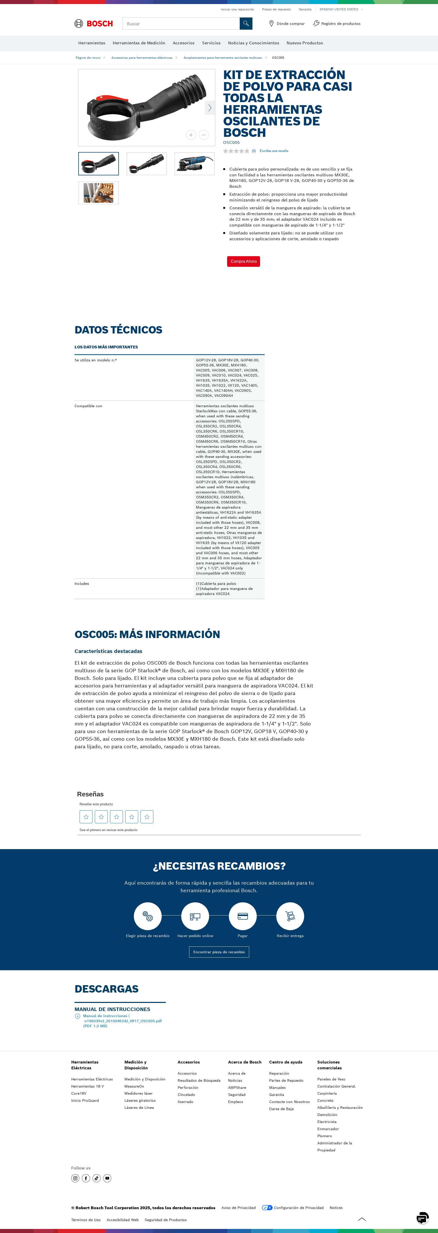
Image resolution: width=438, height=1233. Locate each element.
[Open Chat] (423, 1218)
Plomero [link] (324, 1136)
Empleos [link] (235, 1101)
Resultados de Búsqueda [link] (199, 1080)
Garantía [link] (276, 1094)
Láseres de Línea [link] (139, 1107)
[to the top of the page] (430, 1203)
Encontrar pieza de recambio (219, 952)
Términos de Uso (86, 1220)
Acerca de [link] (237, 1073)
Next (210, 108)
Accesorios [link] (189, 1062)
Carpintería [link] (327, 1093)
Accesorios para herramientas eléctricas (142, 58)
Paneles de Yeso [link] (331, 1079)
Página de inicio (88, 58)
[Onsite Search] (246, 23)
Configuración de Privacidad (299, 1207)
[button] (243, 261)
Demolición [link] (327, 1114)
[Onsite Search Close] (235, 24)
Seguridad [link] (237, 1094)
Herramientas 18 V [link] (87, 1086)
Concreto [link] (325, 1100)
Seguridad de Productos (166, 1220)
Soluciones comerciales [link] (329, 1065)
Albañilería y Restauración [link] (340, 1107)
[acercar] (191, 135)
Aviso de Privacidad (239, 1207)
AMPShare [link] (237, 1087)
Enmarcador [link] (328, 1129)
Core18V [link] (78, 1093)
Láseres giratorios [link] (140, 1100)
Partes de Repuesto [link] (286, 1080)
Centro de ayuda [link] (285, 1062)
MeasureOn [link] (134, 1086)
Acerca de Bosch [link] (245, 1062)
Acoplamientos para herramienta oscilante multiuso (223, 58)
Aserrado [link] (185, 1101)
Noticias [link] (235, 1080)
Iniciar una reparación (237, 9)
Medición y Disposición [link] (136, 1065)
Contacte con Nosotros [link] (289, 1101)
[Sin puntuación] (237, 151)
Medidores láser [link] (138, 1093)
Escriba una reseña (274, 151)
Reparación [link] (279, 1073)
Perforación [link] (188, 1087)
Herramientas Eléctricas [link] (84, 1065)
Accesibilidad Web (123, 1220)
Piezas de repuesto (276, 9)
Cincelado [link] (186, 1094)
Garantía (305, 9)
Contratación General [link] (336, 1086)
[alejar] (204, 135)
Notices (336, 1207)
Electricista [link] (327, 1121)
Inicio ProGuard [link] (85, 1100)
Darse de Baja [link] (281, 1109)
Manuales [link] (277, 1087)
